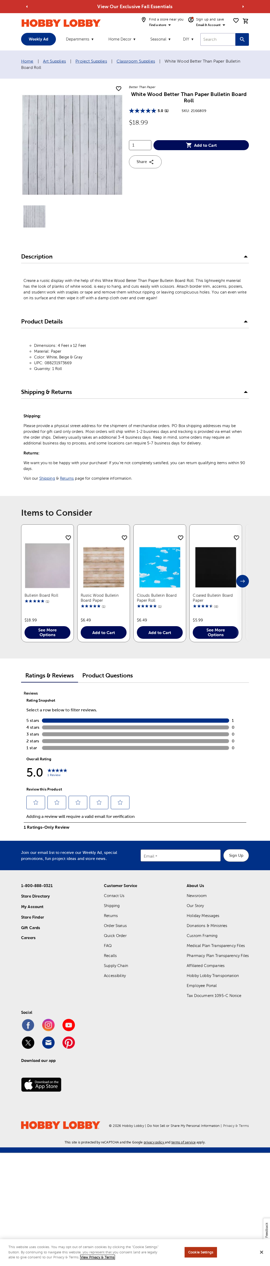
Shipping (47, 478)
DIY (186, 39)
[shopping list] (236, 20)
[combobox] (217, 39)
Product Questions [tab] (107, 675)
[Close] (261, 1252)
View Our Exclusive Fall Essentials (134, 6)
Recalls (110, 955)
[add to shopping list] (118, 88)
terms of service (183, 1142)
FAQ (108, 945)
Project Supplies (91, 61)
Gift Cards (30, 927)
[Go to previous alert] (27, 6)
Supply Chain (116, 965)
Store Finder (32, 917)
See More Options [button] (47, 632)
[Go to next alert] (243, 6)
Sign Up (236, 855)
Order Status (115, 925)
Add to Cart (205, 145)
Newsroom (197, 895)
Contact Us (114, 895)
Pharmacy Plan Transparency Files (218, 955)
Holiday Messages (203, 915)
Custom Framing (202, 935)
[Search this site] (242, 39)
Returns (67, 478)
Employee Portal (202, 985)
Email (149, 856)
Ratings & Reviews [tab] (49, 675)
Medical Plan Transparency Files (216, 945)
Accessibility (115, 975)
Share (142, 161)
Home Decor (119, 39)
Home (27, 61)
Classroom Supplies (136, 61)
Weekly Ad (38, 39)
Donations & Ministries (207, 925)
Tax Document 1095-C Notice (214, 995)
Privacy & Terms (236, 1126)
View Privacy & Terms (97, 1257)
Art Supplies (54, 61)
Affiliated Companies (206, 965)
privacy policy (154, 1142)
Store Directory (35, 896)
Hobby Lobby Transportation (213, 975)
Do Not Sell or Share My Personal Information (183, 1126)
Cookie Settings (200, 1252)
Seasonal (158, 39)
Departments (77, 39)
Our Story (195, 905)
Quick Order (115, 935)
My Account (32, 906)
